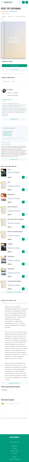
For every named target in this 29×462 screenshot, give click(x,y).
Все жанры (4, 389)
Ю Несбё (9, 89)
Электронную (6, 81)
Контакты (14, 457)
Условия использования (14, 459)
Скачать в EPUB (7, 131)
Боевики (4, 16)
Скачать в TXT (7, 133)
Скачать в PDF (7, 135)
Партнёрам (14, 445)
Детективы (10, 16)
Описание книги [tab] (6, 142)
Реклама (14, 448)
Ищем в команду (14, 450)
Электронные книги (14, 442)
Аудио (13, 81)
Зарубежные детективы (20, 16)
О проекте (14, 453)
